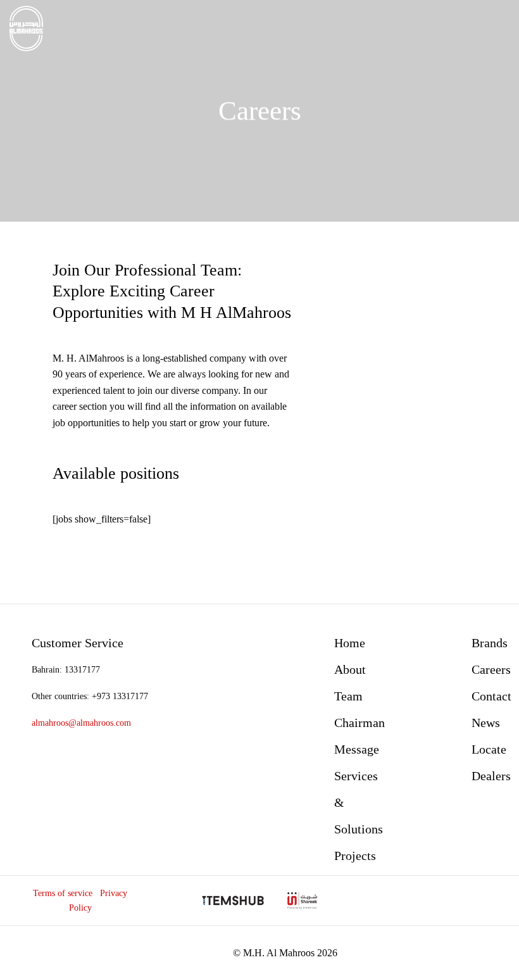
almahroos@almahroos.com (81, 723)
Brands (490, 643)
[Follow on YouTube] (467, 900)
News (486, 723)
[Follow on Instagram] (423, 900)
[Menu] (502, 28)
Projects (355, 856)
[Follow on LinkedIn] (445, 900)
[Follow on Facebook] (401, 900)
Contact (491, 696)
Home (349, 643)
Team (348, 696)
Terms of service (62, 893)
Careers (491, 669)
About (350, 669)
